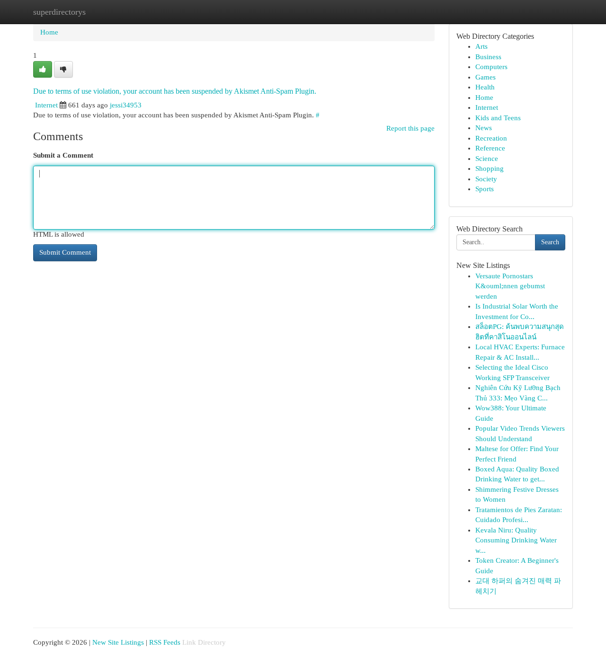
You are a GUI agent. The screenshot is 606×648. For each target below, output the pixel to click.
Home (49, 32)
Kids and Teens (498, 118)
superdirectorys (59, 12)
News (483, 128)
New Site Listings (118, 642)
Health (485, 87)
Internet (46, 105)
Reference (490, 148)
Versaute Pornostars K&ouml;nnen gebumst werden (510, 286)
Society (486, 179)
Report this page (410, 128)
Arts (481, 46)
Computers (491, 67)
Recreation (491, 138)
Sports (484, 189)
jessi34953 (126, 105)
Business (488, 57)
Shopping (489, 168)
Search (550, 242)
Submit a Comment (63, 155)
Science (486, 158)
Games (485, 77)
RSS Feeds (164, 642)
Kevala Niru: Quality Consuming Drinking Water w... (516, 540)
